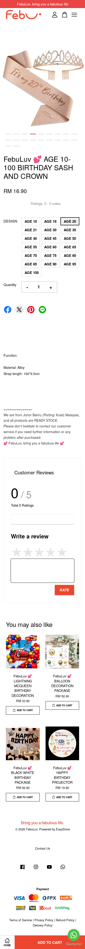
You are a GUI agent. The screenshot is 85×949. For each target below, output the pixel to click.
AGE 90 (50, 264)
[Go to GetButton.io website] (73, 944)
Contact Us (42, 848)
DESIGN (10, 220)
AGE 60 (50, 247)
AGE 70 (31, 255)
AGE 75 (50, 255)
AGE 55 (31, 247)
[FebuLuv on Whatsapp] (63, 869)
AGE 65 (70, 247)
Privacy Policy (43, 920)
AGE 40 (31, 238)
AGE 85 (31, 264)
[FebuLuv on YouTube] (49, 869)
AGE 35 (70, 229)
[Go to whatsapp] (74, 935)
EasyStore (63, 829)
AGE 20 (70, 221)
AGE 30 (50, 229)
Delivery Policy (42, 925)
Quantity (10, 284)
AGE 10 (31, 221)
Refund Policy (65, 920)
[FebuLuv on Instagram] (36, 869)
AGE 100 (32, 272)
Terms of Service (20, 920)
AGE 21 (31, 229)
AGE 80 (70, 255)
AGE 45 (50, 238)
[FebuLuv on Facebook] (22, 869)
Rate (64, 590)
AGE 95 (70, 264)
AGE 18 (50, 221)
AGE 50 (70, 238)
